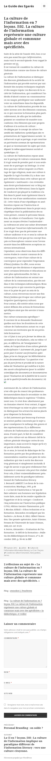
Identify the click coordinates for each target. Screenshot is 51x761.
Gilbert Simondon (22, 553)
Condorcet (10, 553)
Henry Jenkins (35, 553)
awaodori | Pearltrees (21, 590)
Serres (6, 555)
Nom (7, 672)
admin (23, 548)
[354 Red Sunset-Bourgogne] (25, 382)
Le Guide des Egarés (19, 6)
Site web (8, 693)
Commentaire (11, 638)
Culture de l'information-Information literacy (21, 549)
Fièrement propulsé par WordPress (18, 758)
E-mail (8, 683)
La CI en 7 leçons (37, 550)
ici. (17, 63)
